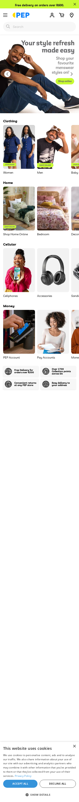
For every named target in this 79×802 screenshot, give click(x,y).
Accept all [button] (20, 783)
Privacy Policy (23, 776)
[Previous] (9, 74)
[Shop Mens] (39, 74)
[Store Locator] (71, 15)
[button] (61, 15)
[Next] (73, 74)
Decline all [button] (57, 783)
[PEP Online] (21, 15)
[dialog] (39, 772)
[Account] (52, 15)
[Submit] (8, 26)
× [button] (74, 746)
